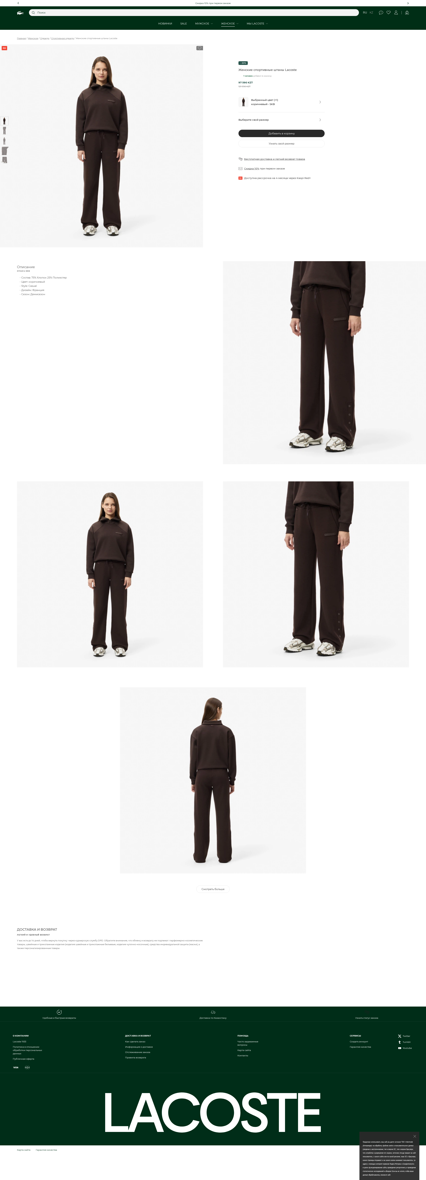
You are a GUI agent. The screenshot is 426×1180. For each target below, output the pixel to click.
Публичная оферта (23, 1058)
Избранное (388, 12)
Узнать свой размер (281, 143)
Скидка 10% (251, 168)
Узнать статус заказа (366, 1018)
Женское (33, 38)
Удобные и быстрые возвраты (59, 1018)
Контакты (242, 1055)
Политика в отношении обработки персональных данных (27, 1050)
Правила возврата (135, 1057)
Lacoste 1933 (19, 1041)
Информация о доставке (139, 1047)
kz (371, 12)
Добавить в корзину (282, 133)
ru (365, 12)
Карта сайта (244, 1050)
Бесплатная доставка (258, 159)
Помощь (381, 12)
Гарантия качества (360, 1047)
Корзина (407, 12)
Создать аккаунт (359, 1041)
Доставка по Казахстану (213, 1018)
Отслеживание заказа (137, 1052)
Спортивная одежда (62, 38)
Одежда (44, 38)
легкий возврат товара (290, 159)
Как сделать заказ (135, 1041)
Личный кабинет (396, 12)
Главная (21, 38)
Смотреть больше (213, 889)
